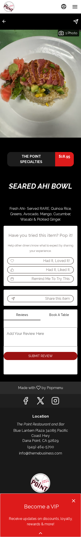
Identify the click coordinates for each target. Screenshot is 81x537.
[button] (5, 21)
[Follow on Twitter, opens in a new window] (40, 402)
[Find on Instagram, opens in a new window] (55, 402)
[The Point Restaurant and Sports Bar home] (23, 6)
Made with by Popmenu (33, 388)
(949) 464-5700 (40, 447)
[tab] (22, 314)
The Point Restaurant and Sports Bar (40, 483)
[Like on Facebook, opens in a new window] (26, 402)
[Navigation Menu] (75, 7)
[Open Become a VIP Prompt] (40, 533)
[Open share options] (76, 21)
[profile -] (63, 6)
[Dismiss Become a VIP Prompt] (73, 500)
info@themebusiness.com (40, 453)
